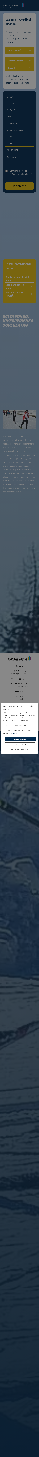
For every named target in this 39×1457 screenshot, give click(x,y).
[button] (19, 750)
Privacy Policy (13, 733)
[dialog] (19, 728)
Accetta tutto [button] (20, 739)
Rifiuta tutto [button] (20, 745)
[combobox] (31, 706)
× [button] (34, 706)
